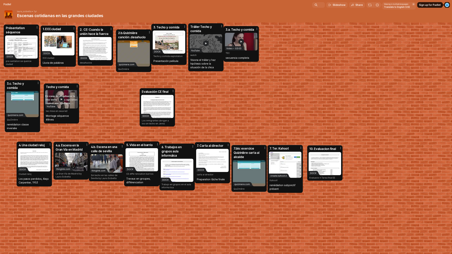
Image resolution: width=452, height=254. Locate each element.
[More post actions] (173, 91)
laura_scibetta (24, 11)
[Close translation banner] (413, 4)
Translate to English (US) (397, 7)
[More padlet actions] (377, 5)
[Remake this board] (369, 5)
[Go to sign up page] (447, 5)
